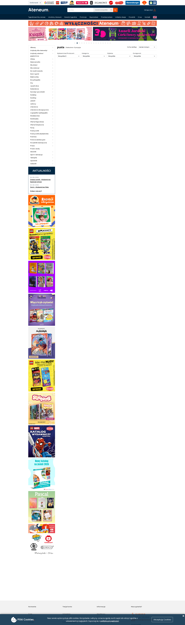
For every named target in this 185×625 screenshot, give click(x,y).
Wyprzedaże (93, 17)
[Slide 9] (93, 43)
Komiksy (33, 98)
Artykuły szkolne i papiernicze (36, 54)
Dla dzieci (33, 65)
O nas (140, 17)
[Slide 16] (110, 43)
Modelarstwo (35, 116)
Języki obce (34, 86)
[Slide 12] (100, 43)
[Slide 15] (107, 43)
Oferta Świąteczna (37, 125)
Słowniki (33, 152)
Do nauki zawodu (36, 71)
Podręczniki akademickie (39, 134)
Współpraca (101, 614)
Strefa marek (34, 3)
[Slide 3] (79, 43)
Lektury (33, 104)
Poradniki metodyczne (38, 143)
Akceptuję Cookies (162, 619)
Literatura (34, 107)
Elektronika (34, 77)
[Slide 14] (105, 43)
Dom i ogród (34, 74)
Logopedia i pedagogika (39, 113)
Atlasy (32, 59)
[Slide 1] (74, 43)
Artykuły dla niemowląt (38, 50)
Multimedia (34, 119)
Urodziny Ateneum (55, 17)
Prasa (32, 146)
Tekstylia (33, 158)
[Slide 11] (98, 43)
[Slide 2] (77, 43)
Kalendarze (34, 89)
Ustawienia (66, 614)
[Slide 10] (96, 43)
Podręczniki (34, 131)
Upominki (33, 161)
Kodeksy (33, 95)
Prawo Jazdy (35, 149)
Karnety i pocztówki (37, 92)
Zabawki (33, 164)
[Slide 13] (103, 43)
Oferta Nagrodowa (37, 122)
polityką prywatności (109, 621)
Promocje (83, 17)
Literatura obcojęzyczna (39, 110)
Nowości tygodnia (70, 17)
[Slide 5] (84, 43)
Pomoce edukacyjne (37, 140)
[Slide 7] (89, 43)
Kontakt (147, 17)
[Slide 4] (82, 43)
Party (32, 128)
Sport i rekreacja (36, 155)
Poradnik (132, 17)
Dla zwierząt (34, 68)
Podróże (33, 137)
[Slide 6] (86, 43)
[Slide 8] (91, 43)
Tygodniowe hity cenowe (36, 17)
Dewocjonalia (35, 62)
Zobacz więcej (35, 191)
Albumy (33, 47)
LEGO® (32, 101)
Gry (31, 83)
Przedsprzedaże (106, 17)
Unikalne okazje (120, 17)
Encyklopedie (35, 80)
